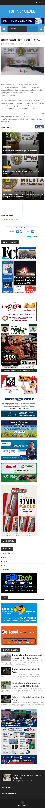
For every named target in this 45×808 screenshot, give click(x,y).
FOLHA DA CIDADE (22, 11)
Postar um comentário (11, 219)
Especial (5, 561)
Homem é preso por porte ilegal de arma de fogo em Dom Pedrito (21, 172)
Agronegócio (7, 553)
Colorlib (25, 805)
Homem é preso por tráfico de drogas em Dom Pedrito (20, 150)
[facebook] (36, 2)
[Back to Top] (22, 802)
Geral (4, 566)
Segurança (34, 44)
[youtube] (43, 2)
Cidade (4, 557)
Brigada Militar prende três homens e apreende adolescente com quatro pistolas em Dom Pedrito (23, 195)
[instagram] (39, 2)
